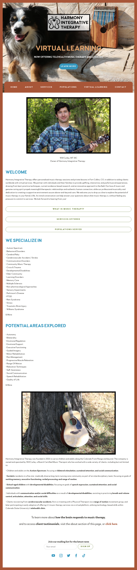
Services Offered (68, 219)
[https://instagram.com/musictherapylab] (61, 555)
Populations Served (68, 229)
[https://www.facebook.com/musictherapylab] (76, 555)
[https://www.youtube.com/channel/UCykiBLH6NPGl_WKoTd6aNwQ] (53, 555)
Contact (121, 87)
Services (46, 87)
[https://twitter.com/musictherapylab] (68, 555)
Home (14, 87)
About (29, 87)
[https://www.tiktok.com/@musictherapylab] (83, 555)
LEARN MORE (68, 66)
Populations (68, 87)
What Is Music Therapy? (68, 209)
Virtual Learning (96, 87)
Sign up (85, 546)
